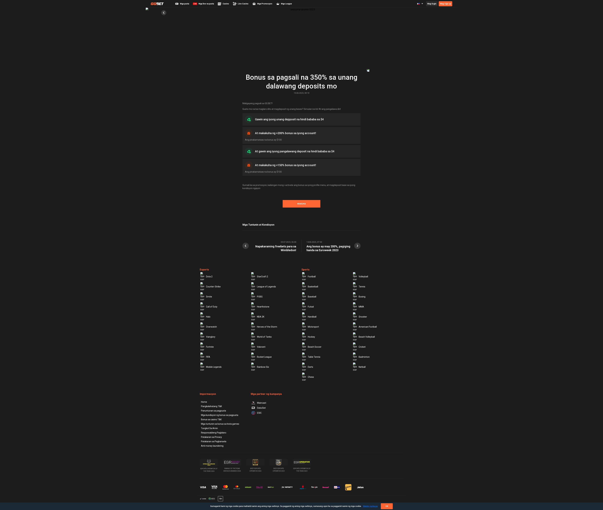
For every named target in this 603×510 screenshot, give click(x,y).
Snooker (363, 316)
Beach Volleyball (367, 337)
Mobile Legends (214, 367)
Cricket (362, 347)
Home (204, 402)
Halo (208, 316)
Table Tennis (314, 357)
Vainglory (210, 337)
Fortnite (210, 347)
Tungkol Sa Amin (209, 428)
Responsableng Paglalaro (213, 432)
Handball (312, 316)
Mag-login (431, 4)
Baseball (312, 296)
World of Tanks (264, 337)
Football (312, 276)
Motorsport (313, 327)
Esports (204, 269)
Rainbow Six (263, 367)
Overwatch (211, 327)
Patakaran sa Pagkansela (213, 441)
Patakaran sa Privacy (211, 437)
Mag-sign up (445, 4)
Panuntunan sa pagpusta (213, 410)
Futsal (311, 306)
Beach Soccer (314, 347)
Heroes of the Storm (267, 327)
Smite (209, 296)
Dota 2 (209, 276)
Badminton (364, 357)
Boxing (362, 296)
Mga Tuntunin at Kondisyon (258, 224)
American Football (368, 327)
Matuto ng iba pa (370, 506)
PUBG (260, 296)
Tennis (362, 286)
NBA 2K (260, 316)
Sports (306, 269)
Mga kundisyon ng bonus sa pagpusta (219, 415)
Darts (310, 367)
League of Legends (266, 286)
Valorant (261, 347)
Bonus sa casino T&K (211, 419)
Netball (362, 367)
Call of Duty (211, 306)
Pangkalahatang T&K (211, 406)
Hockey (311, 337)
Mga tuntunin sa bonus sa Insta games (220, 424)
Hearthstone (263, 306)
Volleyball (363, 276)
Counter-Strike (213, 286)
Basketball (313, 286)
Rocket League (264, 357)
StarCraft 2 (262, 276)
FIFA (208, 357)
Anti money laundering (212, 446)
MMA (361, 306)
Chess (311, 377)
